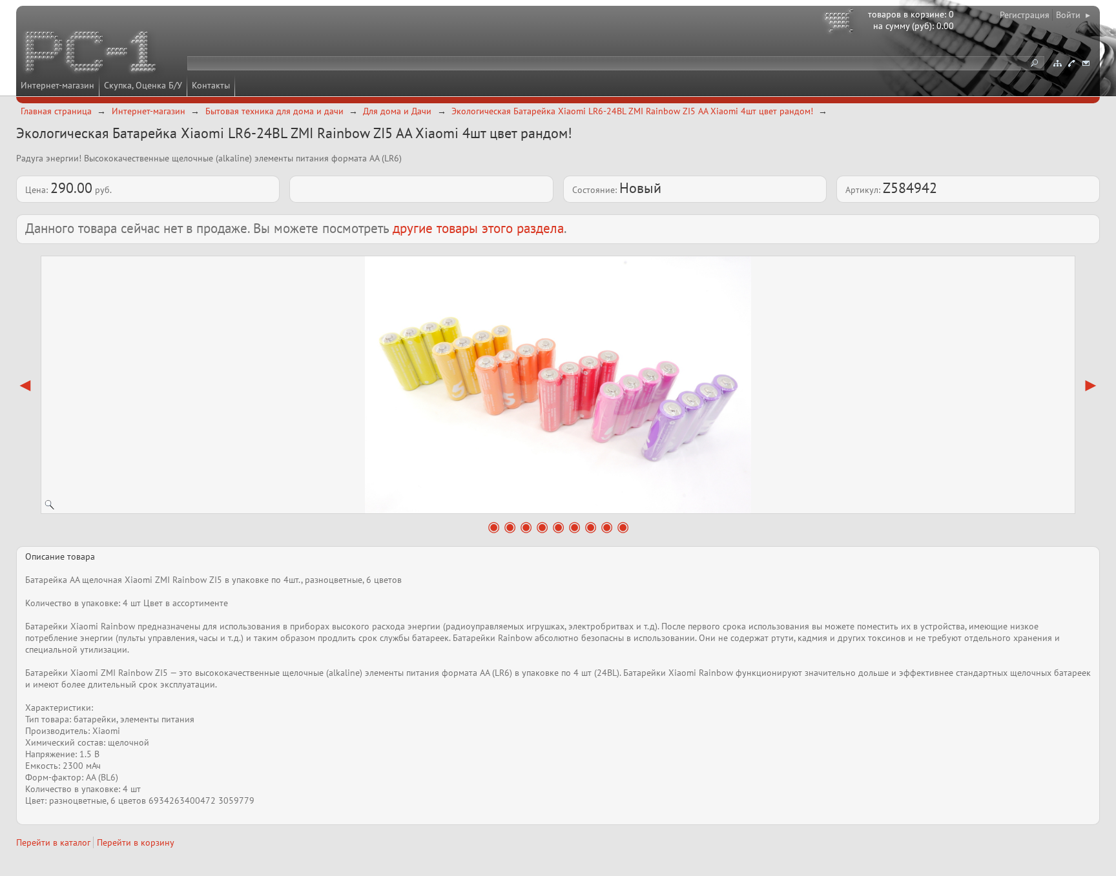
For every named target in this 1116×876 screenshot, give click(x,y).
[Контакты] (1071, 63)
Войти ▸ (1073, 15)
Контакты (211, 85)
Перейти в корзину (135, 842)
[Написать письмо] (1086, 63)
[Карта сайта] (1057, 63)
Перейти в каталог (53, 842)
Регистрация (1024, 15)
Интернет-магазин (57, 85)
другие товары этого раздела (478, 228)
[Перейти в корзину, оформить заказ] (840, 23)
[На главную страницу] (91, 53)
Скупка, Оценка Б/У (143, 85)
